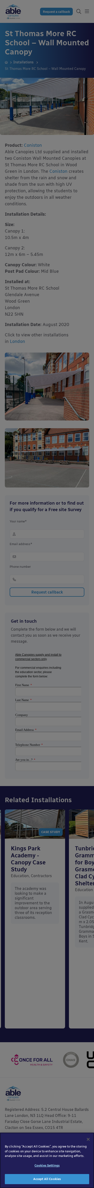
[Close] (88, 1139)
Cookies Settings (47, 1165)
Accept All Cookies (47, 1179)
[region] (47, 1160)
